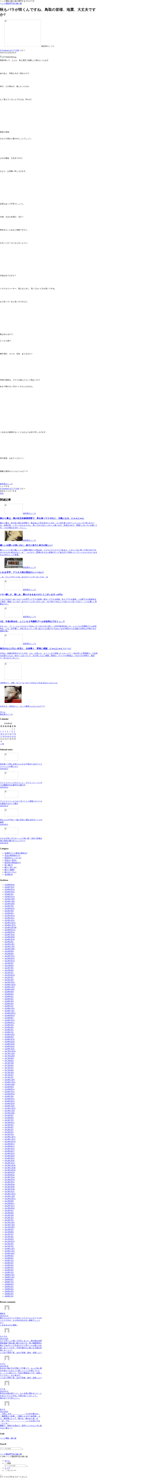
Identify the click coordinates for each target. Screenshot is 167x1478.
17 (1, 736)
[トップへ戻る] (1, 1475)
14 (10, 734)
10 (1, 734)
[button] (22, 50)
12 (6, 734)
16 (15, 734)
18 (3, 736)
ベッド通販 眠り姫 (8, 1438)
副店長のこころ (6, 484)
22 (13, 736)
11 (3, 734)
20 (8, 736)
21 (10, 736)
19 (6, 736)
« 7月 (2, 744)
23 (15, 736)
